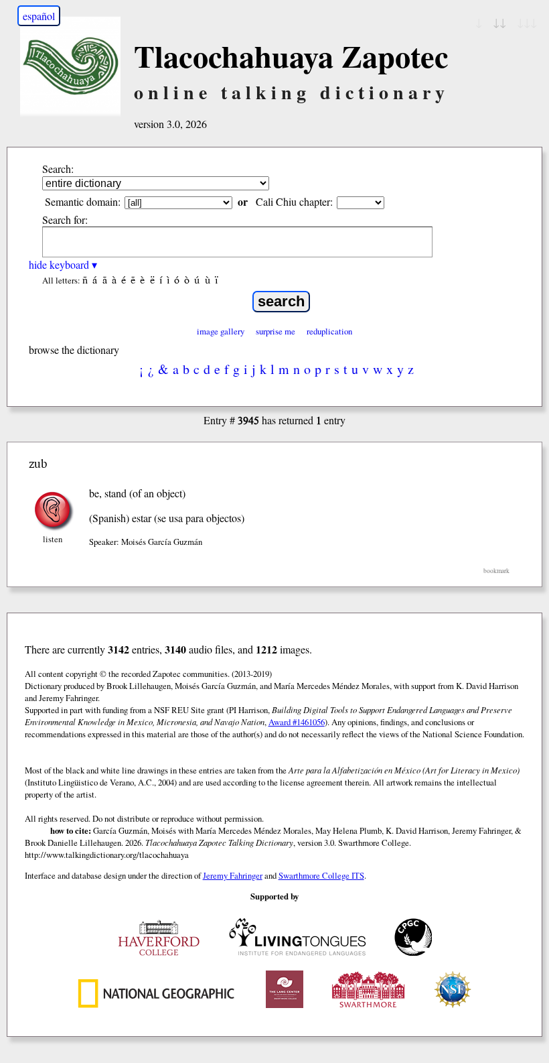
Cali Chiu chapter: (294, 201)
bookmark (496, 570)
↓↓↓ (527, 22)
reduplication (329, 331)
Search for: (65, 219)
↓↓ (499, 22)
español (39, 16)
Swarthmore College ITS (321, 875)
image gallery (220, 331)
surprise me (275, 331)
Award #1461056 (296, 722)
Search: (58, 169)
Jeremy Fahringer (232, 875)
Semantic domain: (83, 201)
